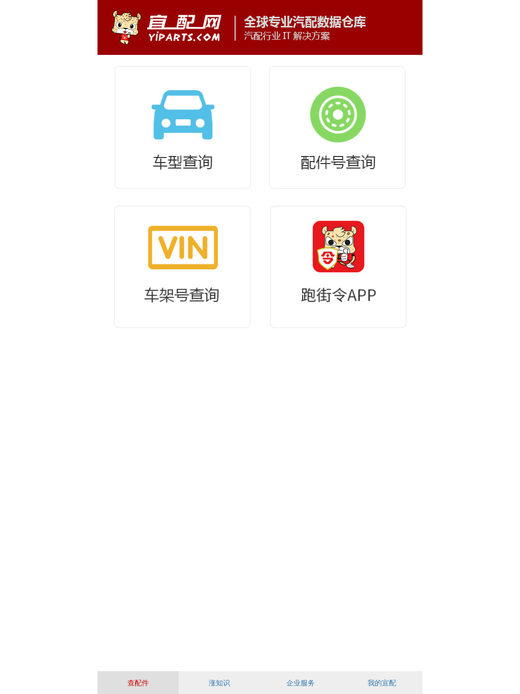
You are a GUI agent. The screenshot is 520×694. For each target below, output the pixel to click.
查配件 (138, 683)
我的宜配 (382, 683)
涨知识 (219, 683)
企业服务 (300, 683)
